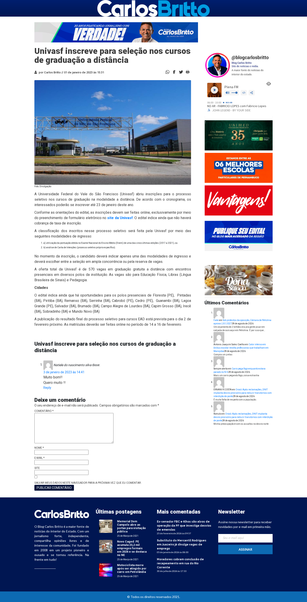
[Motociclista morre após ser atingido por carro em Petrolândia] (105, 570)
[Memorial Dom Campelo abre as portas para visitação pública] (105, 526)
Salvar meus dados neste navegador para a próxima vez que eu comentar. (88, 482)
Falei (216, 320)
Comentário (43, 411)
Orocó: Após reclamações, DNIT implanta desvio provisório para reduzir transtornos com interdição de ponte (243, 393)
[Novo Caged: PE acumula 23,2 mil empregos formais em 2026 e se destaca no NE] (105, 546)
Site (37, 468)
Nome (39, 447)
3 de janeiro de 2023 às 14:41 (64, 372)
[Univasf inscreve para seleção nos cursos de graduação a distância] (174, 71)
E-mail (39, 457)
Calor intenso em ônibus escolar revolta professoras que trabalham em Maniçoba (241, 347)
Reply (47, 387)
